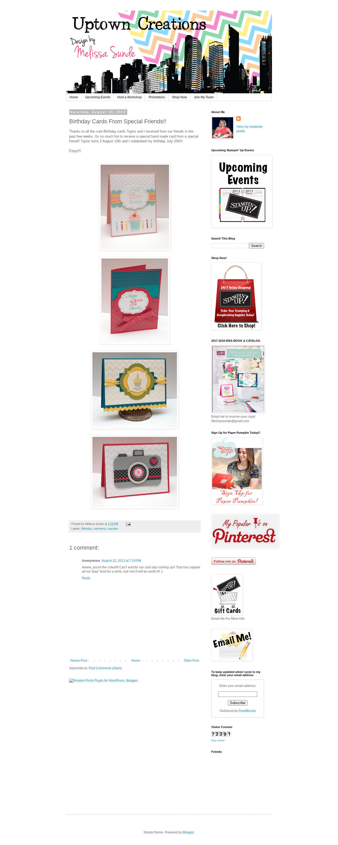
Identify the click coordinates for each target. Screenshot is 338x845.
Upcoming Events (97, 97)
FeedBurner (247, 711)
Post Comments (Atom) (105, 668)
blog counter (218, 740)
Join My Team (204, 97)
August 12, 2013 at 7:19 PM (121, 561)
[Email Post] (128, 523)
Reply (86, 578)
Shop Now (179, 97)
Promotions (157, 97)
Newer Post (79, 660)
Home (73, 97)
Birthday (86, 528)
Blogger (188, 832)
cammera (99, 528)
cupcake (112, 528)
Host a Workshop (129, 97)
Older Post (191, 660)
